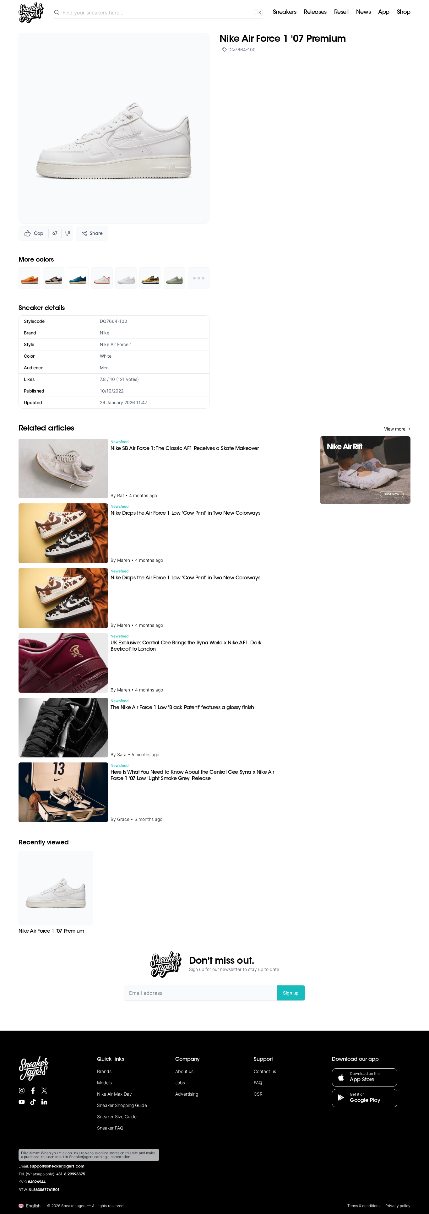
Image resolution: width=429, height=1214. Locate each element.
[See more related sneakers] (198, 278)
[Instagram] (22, 1090)
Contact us (265, 1071)
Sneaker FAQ (110, 1127)
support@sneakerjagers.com (57, 1166)
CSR (258, 1094)
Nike (104, 332)
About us (184, 1071)
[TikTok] (33, 1102)
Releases (315, 12)
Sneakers (284, 12)
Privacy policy (397, 1205)
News (363, 12)
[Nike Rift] (365, 470)
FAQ (258, 1082)
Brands (104, 1071)
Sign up (291, 992)
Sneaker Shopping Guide (122, 1105)
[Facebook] (33, 1090)
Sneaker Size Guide (117, 1116)
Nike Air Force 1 (116, 344)
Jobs (180, 1082)
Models (104, 1082)
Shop (403, 12)
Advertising (186, 1094)
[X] (44, 1090)
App (383, 12)
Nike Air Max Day (114, 1094)
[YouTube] (22, 1102)
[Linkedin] (44, 1102)
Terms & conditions (363, 1205)
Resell (341, 12)
